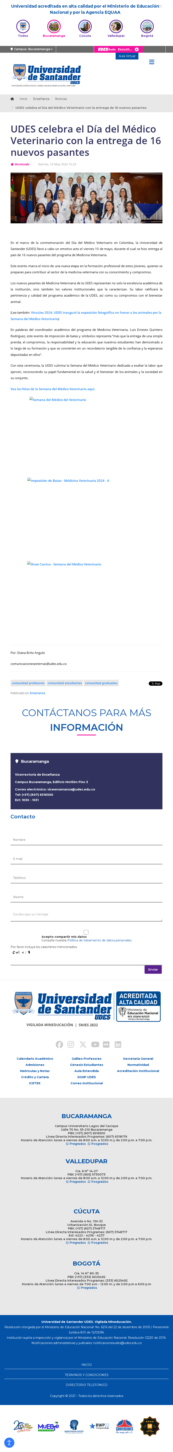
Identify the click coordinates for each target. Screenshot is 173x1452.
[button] (9, 1443)
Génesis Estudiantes (86, 1064)
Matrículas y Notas (35, 1070)
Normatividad (138, 1064)
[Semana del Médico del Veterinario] (86, 435)
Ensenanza (37, 693)
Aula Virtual (127, 56)
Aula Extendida (86, 1070)
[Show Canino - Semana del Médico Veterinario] (86, 601)
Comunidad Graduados (101, 683)
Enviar (153, 969)
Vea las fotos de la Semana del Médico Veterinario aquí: (53, 389)
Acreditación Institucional (138, 1070)
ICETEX (35, 1083)
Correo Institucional (86, 1083)
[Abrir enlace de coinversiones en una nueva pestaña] (99, 1426)
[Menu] (151, 62)
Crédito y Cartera (35, 1077)
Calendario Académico (35, 1058)
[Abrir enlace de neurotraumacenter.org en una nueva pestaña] (48, 1426)
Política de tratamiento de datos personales (99, 940)
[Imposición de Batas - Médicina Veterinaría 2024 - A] (86, 517)
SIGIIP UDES (86, 1077)
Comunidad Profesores (28, 683)
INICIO (86, 1365)
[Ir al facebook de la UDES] (56, 1045)
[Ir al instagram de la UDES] (68, 1045)
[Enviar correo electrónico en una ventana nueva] (117, 1343)
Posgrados (99, 1144)
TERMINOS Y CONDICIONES (86, 1375)
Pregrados (78, 1144)
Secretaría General (138, 1058)
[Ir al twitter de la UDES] (80, 1045)
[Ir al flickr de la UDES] (104, 1045)
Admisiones (35, 1064)
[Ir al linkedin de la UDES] (116, 1045)
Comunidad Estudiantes (65, 683)
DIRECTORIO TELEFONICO (86, 1385)
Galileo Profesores (86, 1058)
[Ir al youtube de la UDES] (92, 1045)
